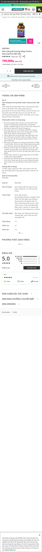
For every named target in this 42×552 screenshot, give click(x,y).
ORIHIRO (5, 48)
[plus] (10, 71)
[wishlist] (20, 56)
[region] (21, 542)
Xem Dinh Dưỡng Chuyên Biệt (18, 299)
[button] (39, 9)
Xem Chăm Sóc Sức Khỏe (15, 294)
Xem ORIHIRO (9, 304)
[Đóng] (39, 535)
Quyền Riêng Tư (10, 550)
